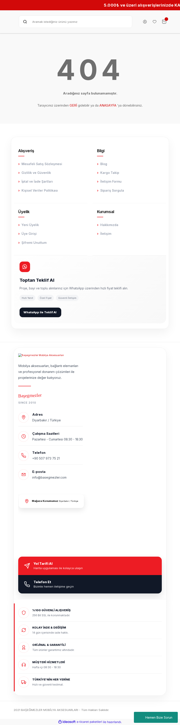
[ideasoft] (67, 722)
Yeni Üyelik (30, 225)
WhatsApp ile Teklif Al (39, 312)
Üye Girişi (29, 233)
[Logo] (41, 355)
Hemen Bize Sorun (158, 717)
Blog (103, 164)
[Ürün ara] (25, 22)
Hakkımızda (109, 225)
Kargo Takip (109, 173)
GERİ (73, 105)
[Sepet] (164, 21)
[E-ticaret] (89, 722)
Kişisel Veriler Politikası (40, 190)
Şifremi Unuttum (34, 242)
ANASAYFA (107, 105)
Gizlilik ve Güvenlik (36, 173)
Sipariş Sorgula (112, 190)
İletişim (105, 233)
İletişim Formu (111, 181)
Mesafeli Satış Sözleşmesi (42, 164)
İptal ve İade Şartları (37, 181)
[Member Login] (145, 21)
